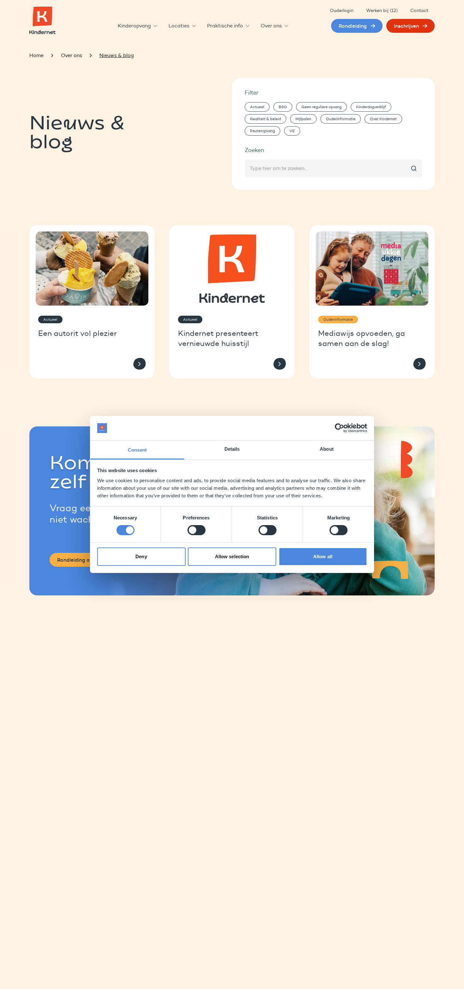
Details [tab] (232, 449)
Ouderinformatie (340, 118)
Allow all (322, 556)
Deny (141, 556)
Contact (419, 10)
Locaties (179, 26)
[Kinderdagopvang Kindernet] (42, 20)
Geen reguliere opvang (321, 106)
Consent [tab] (137, 450)
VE (292, 130)
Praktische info (225, 26)
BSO (283, 106)
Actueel (257, 106)
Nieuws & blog (116, 55)
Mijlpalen (303, 118)
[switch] (196, 530)
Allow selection (232, 556)
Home (36, 55)
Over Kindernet (383, 118)
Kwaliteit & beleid (265, 118)
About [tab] (327, 449)
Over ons (271, 26)
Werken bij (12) (382, 10)
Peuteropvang (262, 130)
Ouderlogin (342, 10)
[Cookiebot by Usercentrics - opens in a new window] (339, 428)
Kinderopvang (134, 26)
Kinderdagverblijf (371, 106)
